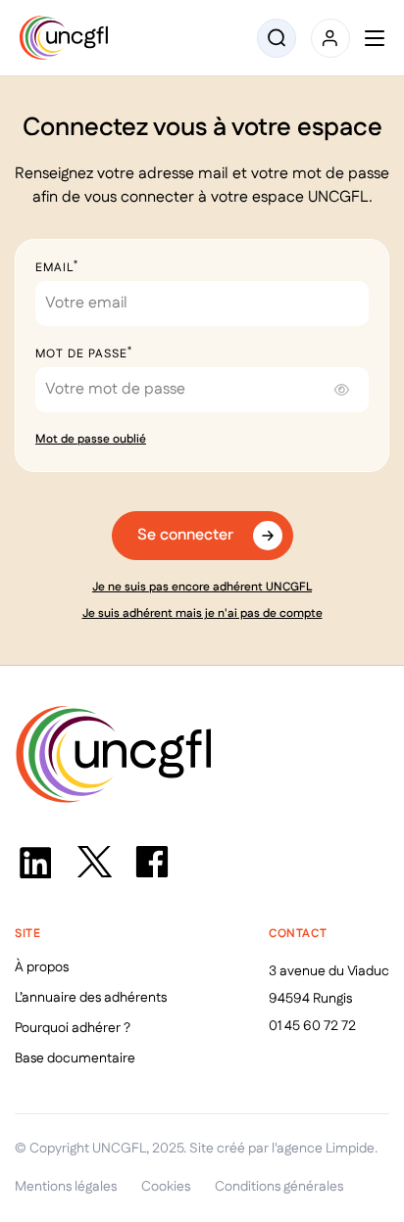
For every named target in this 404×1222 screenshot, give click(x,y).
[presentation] (341, 392)
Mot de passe (83, 354)
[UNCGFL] (64, 38)
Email (56, 267)
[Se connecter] (330, 38)
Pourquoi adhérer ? (72, 1028)
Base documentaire (75, 1058)
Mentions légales (66, 1187)
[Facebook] (152, 861)
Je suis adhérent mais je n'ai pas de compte (202, 613)
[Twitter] (93, 861)
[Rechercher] (276, 38)
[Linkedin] (34, 861)
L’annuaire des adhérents (91, 998)
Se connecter (185, 535)
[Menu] (374, 38)
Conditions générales (279, 1187)
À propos (42, 967)
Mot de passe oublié (90, 439)
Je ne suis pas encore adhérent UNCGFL (202, 587)
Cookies (165, 1187)
